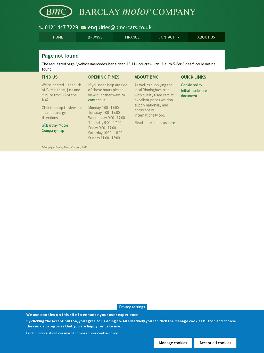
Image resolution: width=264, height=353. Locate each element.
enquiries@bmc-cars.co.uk (120, 27)
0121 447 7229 (61, 27)
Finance (132, 37)
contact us (96, 99)
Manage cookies (173, 342)
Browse (95, 37)
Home (58, 37)
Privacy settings (132, 306)
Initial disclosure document (194, 93)
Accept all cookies (215, 342)
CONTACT (163, 37)
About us (206, 37)
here (171, 122)
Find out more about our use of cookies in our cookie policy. (72, 333)
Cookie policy (191, 84)
